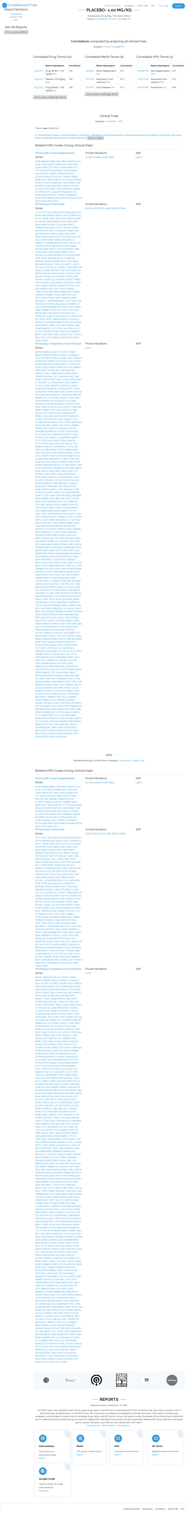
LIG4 (47, 322)
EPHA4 (38, 182)
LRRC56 (77, 544)
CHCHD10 (47, 182)
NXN (43, 544)
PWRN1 (46, 410)
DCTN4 (44, 669)
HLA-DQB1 (71, 270)
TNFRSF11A (73, 304)
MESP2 (75, 437)
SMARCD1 (63, 516)
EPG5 (51, 443)
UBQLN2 (46, 195)
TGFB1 (52, 218)
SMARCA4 (60, 611)
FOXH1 (47, 233)
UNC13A (39, 173)
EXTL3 (77, 328)
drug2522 (38, 79)
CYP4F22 (39, 419)
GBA (55, 313)
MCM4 (54, 404)
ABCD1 (51, 164)
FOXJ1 (79, 422)
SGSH (73, 727)
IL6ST (63, 623)
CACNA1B (52, 730)
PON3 (44, 198)
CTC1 (38, 715)
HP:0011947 (143, 79)
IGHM (65, 297)
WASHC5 (52, 733)
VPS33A (39, 400)
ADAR (45, 167)
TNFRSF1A (62, 700)
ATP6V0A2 (40, 547)
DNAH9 (51, 611)
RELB (78, 361)
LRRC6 (44, 407)
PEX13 (67, 434)
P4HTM (39, 249)
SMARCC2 (53, 489)
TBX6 (55, 434)
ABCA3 (72, 243)
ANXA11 (67, 185)
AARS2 (38, 179)
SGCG (78, 215)
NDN (46, 458)
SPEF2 (79, 651)
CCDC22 (57, 504)
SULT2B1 (46, 461)
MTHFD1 (51, 304)
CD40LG (45, 614)
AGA (79, 407)
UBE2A (51, 513)
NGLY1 (72, 361)
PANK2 (71, 182)
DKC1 (67, 724)
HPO (153, 5)
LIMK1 (47, 474)
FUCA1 (51, 568)
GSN (37, 593)
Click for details (95, 138)
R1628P (104, 157)
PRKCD (63, 331)
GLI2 (72, 239)
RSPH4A (52, 501)
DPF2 (38, 617)
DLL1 (38, 239)
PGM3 (44, 224)
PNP (37, 276)
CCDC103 (72, 660)
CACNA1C (52, 224)
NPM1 (45, 443)
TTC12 (38, 440)
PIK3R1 (56, 397)
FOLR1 (79, 198)
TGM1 (69, 565)
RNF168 (39, 264)
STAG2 (57, 294)
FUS (37, 192)
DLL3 (57, 715)
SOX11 (42, 571)
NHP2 (38, 532)
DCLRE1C (64, 243)
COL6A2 (56, 654)
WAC (57, 498)
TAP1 (57, 596)
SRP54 (45, 215)
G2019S (89, 157)
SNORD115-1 (55, 394)
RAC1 (63, 300)
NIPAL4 (61, 733)
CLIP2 (50, 562)
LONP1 (75, 264)
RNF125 (54, 325)
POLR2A (64, 660)
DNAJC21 (39, 270)
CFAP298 (39, 431)
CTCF (77, 632)
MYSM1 (54, 449)
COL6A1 (65, 379)
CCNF (77, 182)
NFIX (74, 297)
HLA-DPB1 (69, 376)
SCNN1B (56, 440)
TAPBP (64, 385)
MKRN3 (69, 449)
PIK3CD (70, 224)
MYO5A (62, 373)
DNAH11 (77, 367)
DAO (75, 164)
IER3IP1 (43, 541)
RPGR (75, 449)
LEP (68, 255)
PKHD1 (71, 249)
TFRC (74, 407)
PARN (43, 526)
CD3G (46, 495)
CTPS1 (58, 361)
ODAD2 (50, 468)
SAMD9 (43, 288)
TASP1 (76, 477)
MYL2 (38, 523)
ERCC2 (54, 678)
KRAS (60, 483)
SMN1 (45, 489)
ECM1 (38, 407)
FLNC (38, 468)
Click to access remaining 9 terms (50, 97)
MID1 (38, 334)
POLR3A (47, 422)
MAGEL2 (39, 355)
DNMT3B (49, 270)
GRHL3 (51, 252)
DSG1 (38, 452)
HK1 (80, 706)
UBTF (45, 164)
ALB (58, 519)
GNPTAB (39, 233)
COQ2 (55, 192)
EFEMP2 (65, 252)
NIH (98, 73)
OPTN (38, 198)
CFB (54, 246)
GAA (77, 480)
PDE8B (52, 161)
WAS (77, 230)
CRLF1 (72, 252)
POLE (75, 681)
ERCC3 (45, 733)
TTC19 (64, 179)
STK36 (54, 577)
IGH (45, 562)
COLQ (57, 574)
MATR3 (51, 179)
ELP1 (69, 407)
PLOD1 (63, 221)
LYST (50, 167)
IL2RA (70, 590)
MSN (70, 461)
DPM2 (67, 642)
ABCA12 (57, 352)
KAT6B (65, 468)
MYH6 (57, 243)
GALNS (38, 736)
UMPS (38, 449)
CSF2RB (49, 666)
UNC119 (53, 230)
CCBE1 (60, 419)
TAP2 (45, 605)
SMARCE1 (40, 690)
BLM (50, 258)
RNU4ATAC (58, 258)
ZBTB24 (60, 282)
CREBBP (39, 227)
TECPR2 (45, 358)
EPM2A (38, 325)
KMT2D (56, 212)
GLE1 (64, 164)
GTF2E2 (67, 727)
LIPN (44, 379)
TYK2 (63, 492)
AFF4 (72, 255)
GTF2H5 (56, 703)
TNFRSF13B (60, 239)
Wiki (54, 73)
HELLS (38, 516)
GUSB (57, 198)
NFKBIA (46, 483)
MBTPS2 (53, 413)
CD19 (64, 218)
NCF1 (72, 279)
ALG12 (46, 724)
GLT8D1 (39, 176)
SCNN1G (78, 358)
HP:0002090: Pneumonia (49, 204)
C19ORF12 (62, 195)
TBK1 (46, 173)
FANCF (70, 221)
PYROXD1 (49, 480)
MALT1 (66, 364)
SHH (37, 221)
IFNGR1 (61, 285)
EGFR (49, 221)
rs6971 (139, 157)
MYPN (38, 718)
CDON (64, 249)
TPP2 (57, 620)
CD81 (78, 236)
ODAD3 (39, 483)
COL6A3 (62, 477)
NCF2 (65, 310)
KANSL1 (65, 510)
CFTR (68, 285)
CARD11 (68, 264)
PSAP (53, 629)
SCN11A (48, 446)
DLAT (78, 161)
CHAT (56, 687)
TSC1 (56, 376)
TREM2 (73, 170)
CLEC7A (78, 562)
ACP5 (63, 212)
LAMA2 (54, 422)
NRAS (38, 498)
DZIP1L (39, 307)
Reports (178, 6)
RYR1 (71, 307)
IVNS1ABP (74, 675)
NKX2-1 (46, 325)
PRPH (42, 192)
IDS (74, 192)
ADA (79, 270)
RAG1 (67, 233)
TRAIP (73, 352)
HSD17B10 (53, 201)
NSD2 (76, 614)
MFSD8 (76, 188)
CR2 (46, 267)
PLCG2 (77, 455)
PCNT (62, 626)
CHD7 (43, 212)
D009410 (90, 70)
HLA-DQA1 (69, 328)
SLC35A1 (39, 255)
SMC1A (49, 276)
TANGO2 (71, 161)
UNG (53, 556)
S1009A (122, 208)
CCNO (77, 587)
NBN (64, 161)
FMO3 (53, 227)
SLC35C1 (61, 273)
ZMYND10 (40, 535)
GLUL (65, 697)
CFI (76, 504)
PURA (57, 316)
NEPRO (69, 391)
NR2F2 (38, 733)
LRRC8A (46, 629)
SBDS (75, 316)
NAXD (79, 179)
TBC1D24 (40, 246)
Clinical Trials (142, 5)
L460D (108, 208)
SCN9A (38, 681)
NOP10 (38, 675)
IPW (52, 410)
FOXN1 (56, 331)
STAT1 (45, 413)
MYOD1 (76, 461)
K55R (102, 208)
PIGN (68, 212)
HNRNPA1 (68, 188)
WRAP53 (52, 697)
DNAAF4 (39, 553)
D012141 (90, 79)
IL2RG (64, 224)
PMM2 (45, 236)
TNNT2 (60, 645)
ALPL (53, 712)
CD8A (73, 577)
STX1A (45, 718)
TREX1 (56, 167)
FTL (76, 167)
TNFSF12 (67, 227)
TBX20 (44, 297)
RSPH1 (53, 419)
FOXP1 (70, 388)
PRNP (51, 198)
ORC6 (70, 261)
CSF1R (48, 170)
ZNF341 (39, 364)
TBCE (66, 632)
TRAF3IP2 (46, 672)
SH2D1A (70, 587)
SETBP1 (39, 273)
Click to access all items (16, 32)
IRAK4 (79, 611)
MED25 (47, 273)
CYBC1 (54, 233)
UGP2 (57, 443)
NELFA (58, 364)
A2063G (89, 208)
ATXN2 (44, 201)
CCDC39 (72, 486)
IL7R (78, 243)
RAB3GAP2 (63, 678)
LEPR (79, 465)
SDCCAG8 (55, 657)
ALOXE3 (64, 541)
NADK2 (46, 282)
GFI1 (71, 334)
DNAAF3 (51, 642)
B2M (59, 602)
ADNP (74, 373)
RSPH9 (46, 364)
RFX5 (77, 397)
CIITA (67, 584)
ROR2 (78, 538)
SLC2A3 (39, 188)
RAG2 (38, 224)
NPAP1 (47, 577)
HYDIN (66, 507)
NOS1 (79, 212)
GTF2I (54, 700)
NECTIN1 (55, 538)
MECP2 (59, 507)
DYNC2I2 (70, 629)
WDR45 (45, 161)
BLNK (46, 291)
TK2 (58, 249)
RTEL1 (72, 678)
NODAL (59, 215)
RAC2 (45, 313)
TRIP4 (69, 574)
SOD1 (45, 179)
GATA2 (52, 599)
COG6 (49, 434)
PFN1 (71, 173)
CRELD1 (61, 404)
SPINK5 (51, 361)
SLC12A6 (52, 382)
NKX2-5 (57, 334)
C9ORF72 (70, 167)
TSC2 (75, 443)
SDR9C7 (64, 461)
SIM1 (57, 370)
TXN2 (58, 161)
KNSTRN (39, 261)
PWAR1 (47, 632)
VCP (60, 192)
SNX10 (68, 422)
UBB (51, 291)
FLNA (77, 584)
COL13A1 (39, 590)
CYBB (69, 267)
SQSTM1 (58, 176)
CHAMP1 (63, 358)
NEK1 (60, 170)
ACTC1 (38, 218)
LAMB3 (63, 291)
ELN (46, 568)
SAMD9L (70, 684)
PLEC (63, 559)
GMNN (74, 382)
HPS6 (45, 675)
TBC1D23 (47, 440)
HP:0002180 (143, 70)
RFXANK (58, 468)
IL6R (37, 510)
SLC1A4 (55, 632)
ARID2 (74, 547)
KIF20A (38, 413)
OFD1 (58, 218)
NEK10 (79, 468)
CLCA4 (51, 669)
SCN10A (39, 727)
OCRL (70, 516)
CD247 (70, 218)
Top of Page (163, 5)
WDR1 (38, 310)
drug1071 (38, 70)
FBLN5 (50, 334)
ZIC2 (63, 255)
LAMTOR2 (44, 394)
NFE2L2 (56, 355)
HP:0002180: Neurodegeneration (55, 153)
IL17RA (38, 382)
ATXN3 (66, 170)
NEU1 (71, 489)
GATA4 (64, 304)
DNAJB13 (55, 461)
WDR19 (60, 322)
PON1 (60, 188)
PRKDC (72, 550)
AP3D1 (45, 602)
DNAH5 (64, 657)
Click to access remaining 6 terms (101, 94)
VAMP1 (45, 455)
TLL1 (37, 212)
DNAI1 (71, 230)
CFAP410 (39, 185)
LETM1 (38, 367)
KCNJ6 (46, 227)
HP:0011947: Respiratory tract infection (58, 343)
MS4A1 (51, 215)
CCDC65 (39, 581)
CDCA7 (62, 684)
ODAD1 (77, 307)
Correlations (129, 5)
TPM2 (58, 379)
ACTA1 (59, 227)
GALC (54, 195)
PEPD (73, 233)
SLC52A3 (77, 516)
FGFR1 (78, 282)
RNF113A (57, 486)
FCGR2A (73, 246)
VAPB (62, 198)
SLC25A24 (49, 255)
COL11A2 (39, 267)
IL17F (75, 471)
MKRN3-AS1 (41, 397)
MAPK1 (38, 639)
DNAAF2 (74, 507)
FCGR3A (39, 465)
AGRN (72, 632)
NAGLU (69, 712)
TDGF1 (77, 273)
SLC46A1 (64, 458)
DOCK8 (57, 255)
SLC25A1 (39, 693)
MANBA (52, 645)
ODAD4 (39, 404)
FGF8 (59, 230)
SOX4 (38, 556)
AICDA (38, 425)
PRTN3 (63, 593)
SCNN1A (73, 483)
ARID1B (39, 550)
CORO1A (78, 718)
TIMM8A (49, 243)
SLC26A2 (74, 556)
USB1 (66, 215)
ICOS (79, 267)
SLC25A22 (76, 608)
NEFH (70, 164)
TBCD (71, 310)
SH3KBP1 (72, 697)
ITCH (37, 504)
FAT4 (73, 703)
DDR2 (77, 255)
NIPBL (45, 252)
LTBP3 (44, 239)
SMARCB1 (48, 352)
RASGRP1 (46, 681)
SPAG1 (79, 379)
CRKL (63, 666)
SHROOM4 (48, 465)
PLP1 (44, 730)
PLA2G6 (72, 179)
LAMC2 (61, 233)
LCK (69, 355)
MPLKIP (46, 471)
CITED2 (53, 310)
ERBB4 (58, 164)
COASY (38, 167)
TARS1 (47, 373)
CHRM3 (72, 605)
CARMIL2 (70, 288)
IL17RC (74, 446)
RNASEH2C (72, 195)
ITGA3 (60, 474)
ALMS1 (48, 279)
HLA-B (59, 501)
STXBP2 (75, 574)
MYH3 (62, 617)
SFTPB (38, 215)
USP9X (59, 367)
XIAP (73, 623)
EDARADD (58, 526)
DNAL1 (70, 452)
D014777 (90, 87)
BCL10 (62, 608)
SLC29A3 (39, 458)
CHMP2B (56, 182)
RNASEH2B (67, 192)
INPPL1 (52, 507)
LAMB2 (54, 373)
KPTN (38, 297)
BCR (73, 526)
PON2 (60, 185)
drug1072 (38, 87)
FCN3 (52, 364)
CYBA (57, 264)
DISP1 (51, 264)
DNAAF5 (45, 532)
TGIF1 (49, 212)
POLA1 (53, 249)
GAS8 (78, 322)
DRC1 (38, 565)
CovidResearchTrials (112, 5)
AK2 (51, 724)
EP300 (50, 239)
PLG (44, 492)
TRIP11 (45, 635)
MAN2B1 (46, 328)
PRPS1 (65, 532)
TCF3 (63, 574)
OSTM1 (62, 337)
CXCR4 (49, 300)
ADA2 (63, 519)
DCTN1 (46, 188)
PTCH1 (38, 282)
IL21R (48, 337)
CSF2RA (39, 422)
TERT (62, 703)
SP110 (43, 276)
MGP (44, 361)
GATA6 (75, 227)
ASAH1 (69, 337)
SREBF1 (62, 276)
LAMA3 (56, 221)
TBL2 (68, 654)
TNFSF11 (65, 352)
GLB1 (77, 523)
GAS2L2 (69, 443)
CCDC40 (47, 404)
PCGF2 (38, 645)
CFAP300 (62, 388)
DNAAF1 (48, 355)
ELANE (38, 328)
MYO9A (48, 703)
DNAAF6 (45, 498)
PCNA (38, 161)
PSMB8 (56, 666)
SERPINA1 (40, 651)
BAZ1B (38, 730)
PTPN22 (39, 437)
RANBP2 (76, 331)
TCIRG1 (39, 291)
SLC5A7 (45, 584)
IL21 (53, 590)
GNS (77, 376)
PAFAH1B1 (54, 236)
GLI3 (42, 687)
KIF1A (60, 416)
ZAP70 (38, 230)
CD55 (67, 322)
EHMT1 (44, 697)
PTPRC (44, 258)
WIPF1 (71, 657)
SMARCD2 (40, 243)
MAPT (53, 188)
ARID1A (77, 593)
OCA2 (77, 364)
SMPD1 (39, 410)
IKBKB (67, 547)
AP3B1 (46, 249)
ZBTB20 (75, 185)
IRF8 (63, 294)
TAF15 (48, 192)
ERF (67, 465)
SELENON (55, 261)
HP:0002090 (143, 87)
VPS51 (51, 391)
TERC (55, 523)
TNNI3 (56, 492)
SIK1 (61, 425)
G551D (96, 208)
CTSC (57, 669)
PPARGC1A (48, 176)
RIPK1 (79, 703)
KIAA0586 (52, 307)
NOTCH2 (72, 428)
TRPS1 (61, 449)
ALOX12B (60, 599)
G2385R (97, 157)
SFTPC (49, 319)
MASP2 (64, 319)
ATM (47, 651)
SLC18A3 (45, 449)
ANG (54, 185)
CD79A (38, 391)
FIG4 (67, 198)
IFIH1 (54, 170)
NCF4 (76, 452)
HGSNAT (39, 703)
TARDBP (67, 176)
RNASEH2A (63, 173)
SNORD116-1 (53, 660)
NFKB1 (50, 294)
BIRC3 (54, 709)
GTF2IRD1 (54, 358)
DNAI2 (67, 313)
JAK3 (73, 212)
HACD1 (67, 425)
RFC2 (44, 660)
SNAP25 (77, 529)
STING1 (53, 602)
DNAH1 (50, 544)
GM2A (58, 179)
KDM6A (55, 337)
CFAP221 (39, 373)
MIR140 (63, 452)
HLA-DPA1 (68, 367)
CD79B (72, 215)
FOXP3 (66, 246)
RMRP (76, 291)
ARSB (79, 568)
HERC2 (63, 718)
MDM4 (46, 400)
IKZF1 (58, 550)
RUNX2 (57, 510)
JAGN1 (47, 706)
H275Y (88, 348)
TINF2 (77, 404)
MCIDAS (60, 279)
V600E (111, 157)
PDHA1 (38, 236)
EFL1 (37, 319)
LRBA (77, 325)
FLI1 (70, 410)
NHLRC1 (78, 218)
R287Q (115, 208)
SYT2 (37, 721)
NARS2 (74, 176)
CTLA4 (38, 385)
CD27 (68, 300)
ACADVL (70, 273)
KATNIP (51, 379)
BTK (59, 224)
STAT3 (48, 246)
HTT (37, 170)
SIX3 (73, 236)
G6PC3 (38, 587)
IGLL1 (77, 319)
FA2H (38, 201)
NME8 (38, 684)
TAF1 (77, 249)
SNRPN (66, 413)
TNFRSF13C (69, 258)
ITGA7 (48, 678)
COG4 (61, 437)
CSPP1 (58, 297)
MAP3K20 (67, 394)
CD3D (68, 236)
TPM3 (50, 486)
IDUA (42, 170)
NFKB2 (56, 300)
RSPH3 (47, 657)
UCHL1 (38, 164)
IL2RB (50, 477)
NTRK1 (43, 221)
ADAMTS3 (56, 385)
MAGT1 (39, 599)
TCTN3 (74, 434)
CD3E (38, 258)
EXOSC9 (55, 452)
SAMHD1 (53, 173)
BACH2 (45, 587)
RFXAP (61, 434)
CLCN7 (63, 651)
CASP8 (45, 218)
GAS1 (65, 230)
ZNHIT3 (53, 587)
